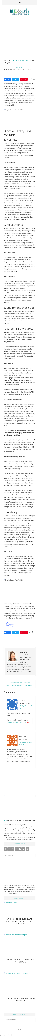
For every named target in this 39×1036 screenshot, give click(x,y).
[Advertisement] (19, 37)
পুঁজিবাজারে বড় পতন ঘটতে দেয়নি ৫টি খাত (16, 722)
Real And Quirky (19, 11)
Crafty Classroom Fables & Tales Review (20, 682)
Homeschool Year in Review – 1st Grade (19, 999)
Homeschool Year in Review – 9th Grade (19, 961)
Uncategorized (17, 639)
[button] (19, 2)
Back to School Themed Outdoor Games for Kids (19, 685)
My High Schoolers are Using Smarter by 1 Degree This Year (19, 921)
